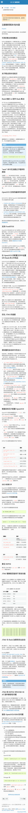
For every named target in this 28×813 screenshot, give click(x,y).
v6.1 (9, 19)
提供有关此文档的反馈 (14, 794)
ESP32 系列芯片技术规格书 (9, 277)
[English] (4, 28)
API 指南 (6, 7)
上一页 (6, 798)
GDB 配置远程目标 (11, 367)
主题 (16, 809)
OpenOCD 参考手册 (12, 493)
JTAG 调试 (12, 7)
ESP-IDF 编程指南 (15, 2)
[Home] (2, 7)
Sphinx (6, 809)
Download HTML (21, 811)
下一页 (22, 798)
